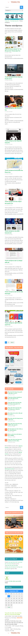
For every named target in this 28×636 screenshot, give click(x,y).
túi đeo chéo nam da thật (15, 581)
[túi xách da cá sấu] (14, 528)
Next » (12, 342)
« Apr (9, 607)
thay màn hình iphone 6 (12, 567)
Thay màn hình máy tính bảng (11, 565)
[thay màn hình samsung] (14, 384)
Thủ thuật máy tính (14, 20)
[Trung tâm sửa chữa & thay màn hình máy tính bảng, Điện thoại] (14, 2)
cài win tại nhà (10, 563)
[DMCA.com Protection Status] (7, 579)
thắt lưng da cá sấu (9, 468)
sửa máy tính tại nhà (12, 562)
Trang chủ (7, 20)
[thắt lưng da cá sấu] (14, 553)
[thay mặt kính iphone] (14, 366)
